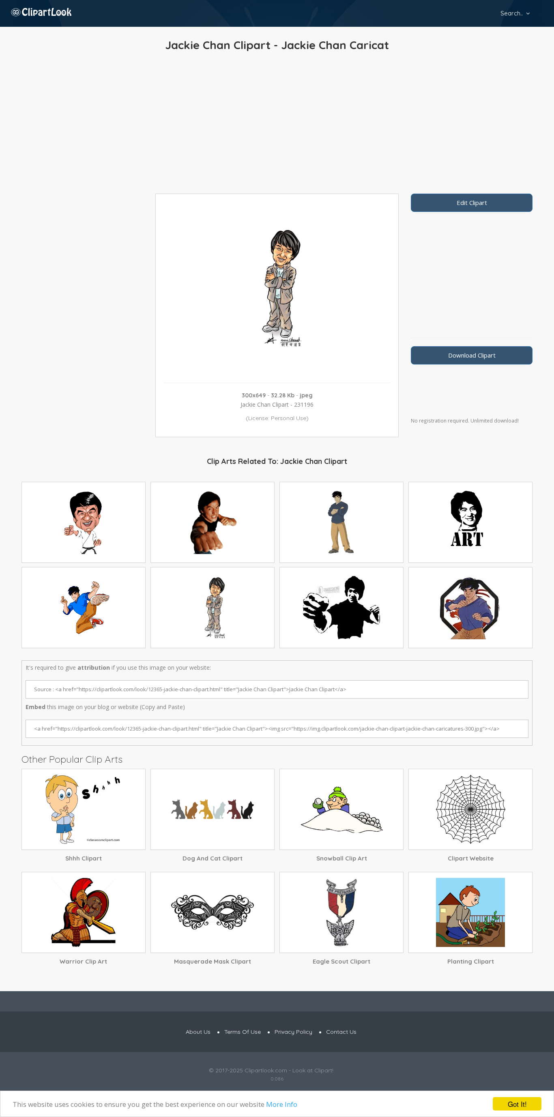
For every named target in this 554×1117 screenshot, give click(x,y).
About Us (198, 1031)
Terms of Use (242, 1031)
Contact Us (341, 1031)
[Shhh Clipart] (83, 809)
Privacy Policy (293, 1031)
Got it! (517, 1104)
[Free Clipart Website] (470, 809)
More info (281, 1104)
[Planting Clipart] (470, 912)
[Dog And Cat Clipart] (212, 809)
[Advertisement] (277, 124)
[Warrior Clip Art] (83, 912)
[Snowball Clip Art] (341, 809)
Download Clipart (472, 355)
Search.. (511, 13)
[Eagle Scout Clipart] (341, 912)
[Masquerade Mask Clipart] (212, 912)
